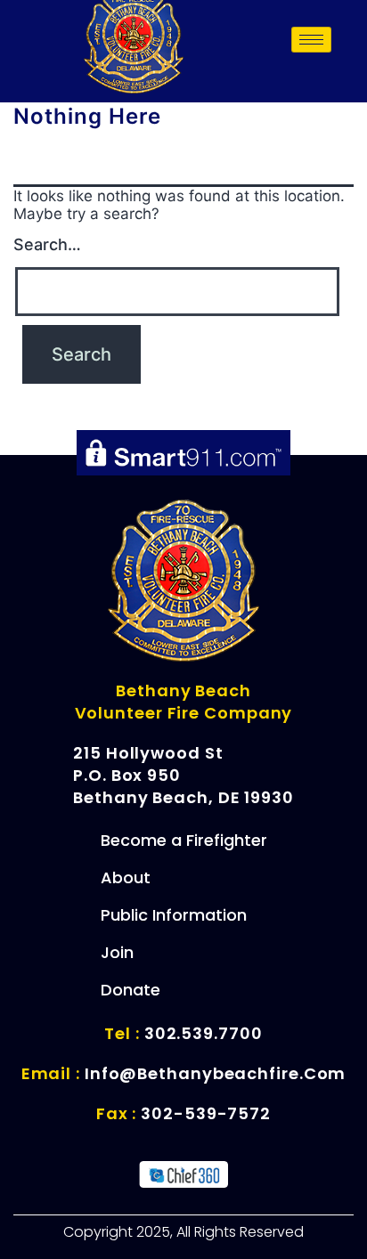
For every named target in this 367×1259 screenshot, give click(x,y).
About (126, 877)
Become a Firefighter (184, 840)
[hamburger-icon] (311, 40)
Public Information (174, 915)
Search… (47, 244)
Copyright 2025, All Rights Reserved (183, 1232)
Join (117, 952)
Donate (130, 990)
